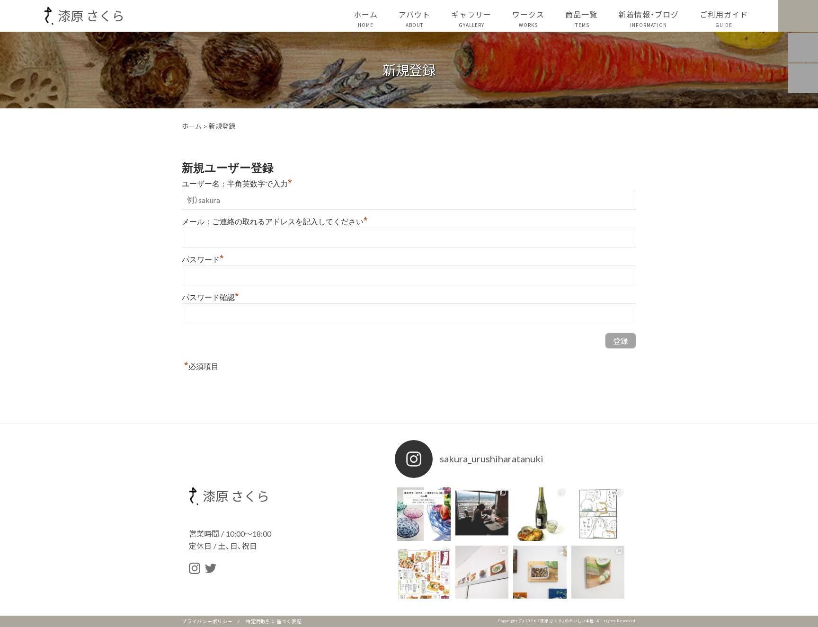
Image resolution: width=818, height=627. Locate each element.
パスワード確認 (210, 297)
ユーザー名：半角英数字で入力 (237, 184)
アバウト (414, 18)
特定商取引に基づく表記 (274, 621)
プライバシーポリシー (207, 621)
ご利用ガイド (724, 18)
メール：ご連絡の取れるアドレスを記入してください (275, 222)
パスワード (203, 260)
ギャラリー (471, 18)
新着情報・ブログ (648, 18)
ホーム (366, 18)
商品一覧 (581, 18)
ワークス (528, 18)
